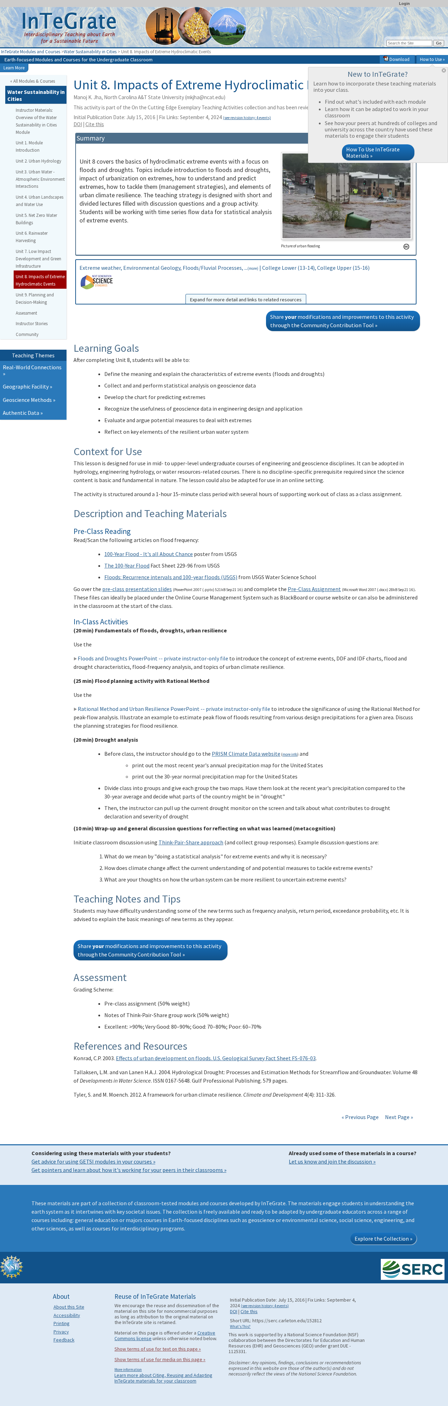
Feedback (64, 1340)
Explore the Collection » (383, 1238)
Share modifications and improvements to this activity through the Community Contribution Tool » (342, 321)
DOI (78, 124)
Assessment (26, 313)
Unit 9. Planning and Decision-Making (35, 298)
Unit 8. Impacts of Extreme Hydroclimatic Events (40, 280)
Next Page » (398, 1116)
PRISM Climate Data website (246, 753)
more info (289, 754)
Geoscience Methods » (29, 399)
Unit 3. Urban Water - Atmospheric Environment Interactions (40, 179)
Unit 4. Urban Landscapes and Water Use (39, 200)
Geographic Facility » (27, 386)
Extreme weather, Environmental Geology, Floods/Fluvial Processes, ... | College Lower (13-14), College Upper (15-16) (224, 283)
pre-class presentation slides (137, 588)
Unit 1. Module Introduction (29, 146)
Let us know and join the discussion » (332, 1161)
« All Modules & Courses (32, 81)
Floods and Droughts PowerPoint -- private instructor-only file (153, 658)
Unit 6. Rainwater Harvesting (32, 236)
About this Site (69, 1307)
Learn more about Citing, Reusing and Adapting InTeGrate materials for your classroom (163, 1378)
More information (128, 1369)
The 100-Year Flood (126, 565)
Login (404, 3)
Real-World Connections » (32, 370)
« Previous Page (360, 1116)
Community (27, 334)
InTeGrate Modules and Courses (30, 51)
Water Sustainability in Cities (90, 51)
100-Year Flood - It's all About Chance (148, 553)
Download (399, 59)
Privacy (61, 1332)
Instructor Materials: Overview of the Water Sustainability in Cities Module (36, 121)
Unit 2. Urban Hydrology (38, 161)
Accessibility (67, 1315)
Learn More (14, 67)
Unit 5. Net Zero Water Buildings (36, 218)
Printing (62, 1323)
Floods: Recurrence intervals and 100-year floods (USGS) (170, 577)
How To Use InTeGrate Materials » (373, 152)
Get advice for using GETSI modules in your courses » (93, 1161)
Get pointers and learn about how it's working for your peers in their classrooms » (128, 1169)
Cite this (94, 124)
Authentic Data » (23, 412)
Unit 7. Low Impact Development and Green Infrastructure (38, 258)
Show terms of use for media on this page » (159, 1359)
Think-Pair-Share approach (191, 842)
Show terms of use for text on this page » (157, 1349)
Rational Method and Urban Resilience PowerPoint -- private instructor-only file (174, 708)
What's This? (240, 1326)
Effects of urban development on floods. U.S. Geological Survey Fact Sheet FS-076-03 (216, 1058)
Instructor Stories (32, 323)
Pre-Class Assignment (314, 588)
